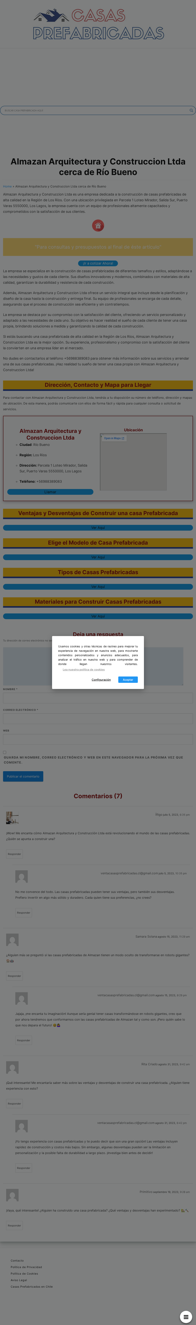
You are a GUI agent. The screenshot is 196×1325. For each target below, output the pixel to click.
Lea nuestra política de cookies (84, 669)
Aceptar (128, 679)
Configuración (101, 679)
